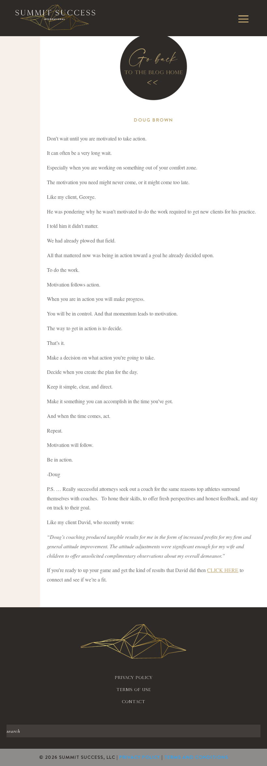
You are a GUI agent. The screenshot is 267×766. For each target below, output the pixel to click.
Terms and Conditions (196, 757)
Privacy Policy (139, 757)
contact (133, 701)
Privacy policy (133, 677)
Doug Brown (153, 120)
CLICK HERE (222, 570)
